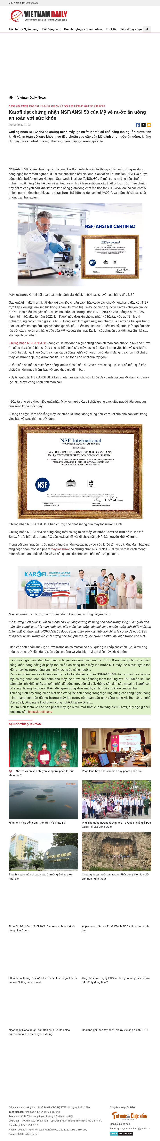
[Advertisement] (80, 62)
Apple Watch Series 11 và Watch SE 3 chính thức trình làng (115, 928)
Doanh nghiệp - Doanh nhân (83, 29)
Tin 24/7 (111, 29)
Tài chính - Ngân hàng (23, 29)
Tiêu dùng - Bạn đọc (134, 29)
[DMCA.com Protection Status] (121, 1133)
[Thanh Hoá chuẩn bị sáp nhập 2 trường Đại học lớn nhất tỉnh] (43, 851)
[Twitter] (143, 125)
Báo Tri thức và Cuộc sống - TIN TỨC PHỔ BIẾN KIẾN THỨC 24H (38, 16)
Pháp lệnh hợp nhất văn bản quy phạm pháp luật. (112, 770)
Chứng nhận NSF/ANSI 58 (27, 343)
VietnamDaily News (31, 97)
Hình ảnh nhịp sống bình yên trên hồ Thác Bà (37, 822)
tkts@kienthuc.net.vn (27, 1134)
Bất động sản (51, 29)
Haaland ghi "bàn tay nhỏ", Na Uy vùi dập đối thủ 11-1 (115, 1029)
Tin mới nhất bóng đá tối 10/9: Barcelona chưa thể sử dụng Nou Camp (42, 928)
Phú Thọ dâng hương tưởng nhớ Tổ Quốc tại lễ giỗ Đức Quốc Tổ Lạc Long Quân (116, 824)
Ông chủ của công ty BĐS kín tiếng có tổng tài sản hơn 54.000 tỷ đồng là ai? (116, 980)
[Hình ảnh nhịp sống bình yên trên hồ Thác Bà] (43, 799)
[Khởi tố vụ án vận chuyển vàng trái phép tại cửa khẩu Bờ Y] (43, 747)
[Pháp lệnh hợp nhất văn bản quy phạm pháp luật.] (116, 747)
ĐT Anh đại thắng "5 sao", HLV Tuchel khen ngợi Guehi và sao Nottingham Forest (43, 980)
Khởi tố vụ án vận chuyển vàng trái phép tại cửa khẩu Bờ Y (42, 773)
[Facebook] (137, 125)
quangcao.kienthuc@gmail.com (134, 1128)
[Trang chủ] (11, 97)
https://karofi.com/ (40, 711)
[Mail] (149, 125)
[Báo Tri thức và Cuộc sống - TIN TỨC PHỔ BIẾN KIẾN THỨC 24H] (130, 1115)
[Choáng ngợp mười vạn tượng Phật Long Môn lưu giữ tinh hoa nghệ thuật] (116, 851)
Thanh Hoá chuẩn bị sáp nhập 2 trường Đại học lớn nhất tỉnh (41, 876)
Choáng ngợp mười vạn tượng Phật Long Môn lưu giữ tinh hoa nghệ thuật (115, 876)
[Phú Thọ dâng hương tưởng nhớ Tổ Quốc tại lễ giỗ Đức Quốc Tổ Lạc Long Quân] (116, 799)
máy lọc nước (60, 549)
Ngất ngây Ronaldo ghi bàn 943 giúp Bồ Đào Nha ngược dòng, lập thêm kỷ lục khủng (39, 1032)
